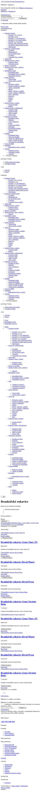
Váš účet (3, 758)
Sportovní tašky (17, 422)
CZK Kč (7, 170)
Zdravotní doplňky (17, 459)
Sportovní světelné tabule (16, 345)
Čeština (13, 164)
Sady (9, 381)
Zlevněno (7, 732)
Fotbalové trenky (17, 364)
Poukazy (7, 771)
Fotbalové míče (16, 429)
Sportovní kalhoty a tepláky (20, 401)
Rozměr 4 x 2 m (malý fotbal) (21, 337)
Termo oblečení (13, 390)
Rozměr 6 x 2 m (17, 333)
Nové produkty (9, 733)
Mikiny (14, 405)
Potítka (14, 415)
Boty (13, 417)
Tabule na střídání (17, 471)
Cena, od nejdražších (17, 524)
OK (3, 497)
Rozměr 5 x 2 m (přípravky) (20, 335)
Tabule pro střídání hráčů (19, 461)
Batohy (14, 424)
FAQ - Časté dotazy (11, 748)
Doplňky (11, 454)
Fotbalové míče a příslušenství (17, 425)
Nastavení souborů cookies (13, 773)
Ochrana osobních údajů (12, 753)
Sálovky (14, 371)
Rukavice (15, 412)
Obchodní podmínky (11, 746)
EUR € (7, 172)
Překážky (15, 441)
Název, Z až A (30, 523)
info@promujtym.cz (18, 1)
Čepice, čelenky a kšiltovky (20, 408)
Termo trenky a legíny (18, 395)
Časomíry (15, 354)
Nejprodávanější (6, 523)
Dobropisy (8, 768)
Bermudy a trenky (17, 400)
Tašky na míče (16, 432)
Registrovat (29, 8)
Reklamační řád (9, 745)
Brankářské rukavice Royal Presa (17, 581)
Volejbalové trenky (18, 483)
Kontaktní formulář (10, 755)
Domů (6, 327)
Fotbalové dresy (17, 362)
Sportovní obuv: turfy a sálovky (17, 367)
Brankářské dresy (17, 376)
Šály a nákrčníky (17, 410)
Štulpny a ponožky (14, 366)
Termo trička (16, 393)
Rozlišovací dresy (17, 439)
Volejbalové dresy (17, 481)
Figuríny (14, 452)
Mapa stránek (16, 786)
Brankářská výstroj (14, 373)
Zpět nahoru (5, 696)
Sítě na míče (16, 434)
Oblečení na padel (17, 492)
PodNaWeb (24, 786)
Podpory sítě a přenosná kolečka (22, 340)
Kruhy (14, 444)
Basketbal (11, 473)
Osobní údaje (9, 764)
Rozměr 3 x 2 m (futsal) (19, 339)
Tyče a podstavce (17, 442)
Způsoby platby (9, 750)
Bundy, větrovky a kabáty (20, 407)
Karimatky (15, 447)
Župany (14, 413)
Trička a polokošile (18, 403)
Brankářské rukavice (18, 379)
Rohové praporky (17, 469)
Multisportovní (16, 350)
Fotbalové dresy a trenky (15, 359)
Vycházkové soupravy (19, 386)
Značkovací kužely (18, 446)
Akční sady (11, 357)
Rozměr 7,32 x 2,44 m (19, 332)
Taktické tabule (16, 451)
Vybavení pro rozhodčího (19, 464)
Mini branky (16, 344)
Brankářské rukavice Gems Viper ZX (19, 542)
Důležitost (5, 521)
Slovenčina (16, 162)
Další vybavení (16, 493)
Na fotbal (15, 349)
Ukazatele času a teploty (19, 356)
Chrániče (15, 485)
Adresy (7, 770)
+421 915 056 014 (6, 1)
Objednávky (8, 766)
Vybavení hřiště (13, 466)
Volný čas (11, 396)
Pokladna (3, 9)
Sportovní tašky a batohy (15, 418)
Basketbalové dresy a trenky (20, 476)
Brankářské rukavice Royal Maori (18, 562)
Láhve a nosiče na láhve (19, 463)
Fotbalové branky (13, 328)
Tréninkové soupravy (18, 388)
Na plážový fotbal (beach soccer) (22, 342)
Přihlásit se (22, 8)
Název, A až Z (21, 523)
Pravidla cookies (9, 751)
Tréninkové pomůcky (14, 435)
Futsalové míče (16, 430)
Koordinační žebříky (18, 449)
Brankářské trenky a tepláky (20, 378)
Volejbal (10, 478)
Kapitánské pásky (17, 458)
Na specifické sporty (18, 352)
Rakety (14, 490)
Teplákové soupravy (18, 384)
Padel (10, 486)
